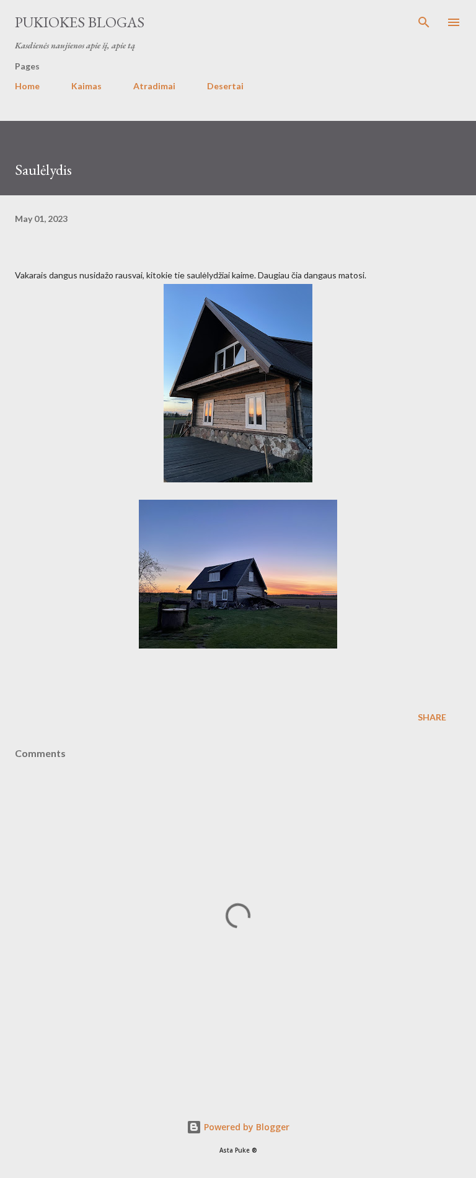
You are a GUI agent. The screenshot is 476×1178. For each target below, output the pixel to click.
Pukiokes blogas (79, 22)
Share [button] (432, 717)
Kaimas (86, 86)
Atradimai (154, 86)
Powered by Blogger (245, 1127)
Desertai (225, 86)
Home (27, 86)
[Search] (423, 22)
